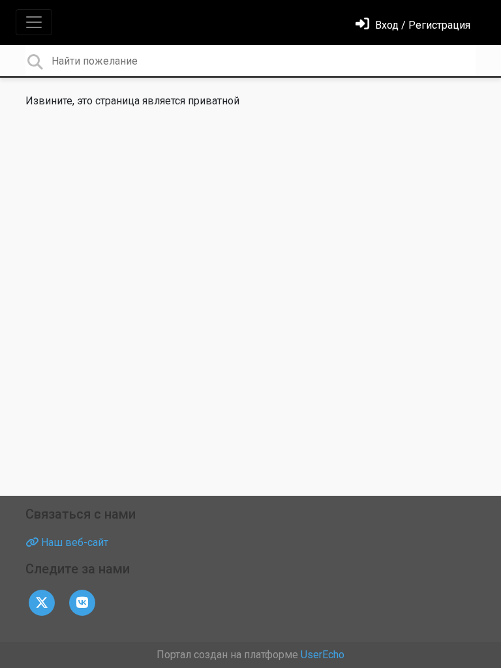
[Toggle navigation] (34, 22)
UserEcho (322, 654)
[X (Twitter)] (41, 602)
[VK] (82, 602)
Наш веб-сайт (73, 542)
